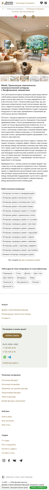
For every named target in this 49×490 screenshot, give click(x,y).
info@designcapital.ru (10, 363)
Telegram (20, 461)
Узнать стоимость (38, 487)
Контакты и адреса (9, 449)
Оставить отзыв (8, 453)
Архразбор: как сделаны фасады (15, 388)
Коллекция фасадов (10, 380)
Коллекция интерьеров (25, 3)
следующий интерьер (45, 54)
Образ (32, 278)
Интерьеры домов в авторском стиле (17, 198)
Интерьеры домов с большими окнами (18, 206)
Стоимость (6, 318)
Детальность (8, 286)
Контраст (36, 282)
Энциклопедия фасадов (11, 393)
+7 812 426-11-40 (9, 352)
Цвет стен (38, 273)
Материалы (21, 278)
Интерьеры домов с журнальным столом (19, 215)
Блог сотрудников (9, 445)
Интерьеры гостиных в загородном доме (18, 193)
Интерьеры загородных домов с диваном (19, 228)
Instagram (4, 461)
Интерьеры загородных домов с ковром (18, 237)
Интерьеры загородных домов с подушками (20, 233)
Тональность (8, 282)
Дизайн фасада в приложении (13, 401)
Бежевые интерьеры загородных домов (18, 254)
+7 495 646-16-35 (9, 348)
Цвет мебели (8, 278)
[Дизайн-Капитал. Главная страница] (9, 3)
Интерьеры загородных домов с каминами (19, 241)
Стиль (18, 273)
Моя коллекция (8, 421)
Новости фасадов (9, 397)
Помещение (7, 273)
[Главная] (3, 9)
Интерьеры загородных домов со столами (19, 211)
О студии (5, 440)
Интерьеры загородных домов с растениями (20, 250)
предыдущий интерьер (3, 54)
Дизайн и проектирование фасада (15, 310)
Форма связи (12, 336)
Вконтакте (14, 461)
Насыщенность (23, 282)
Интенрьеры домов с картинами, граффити (19, 246)
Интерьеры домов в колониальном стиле (19, 202)
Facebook (9, 461)
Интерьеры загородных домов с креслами (19, 224)
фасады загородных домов (29, 260)
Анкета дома (7, 417)
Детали (27, 273)
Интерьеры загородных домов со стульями (20, 219)
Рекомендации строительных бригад (16, 314)
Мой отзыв (6, 425)
